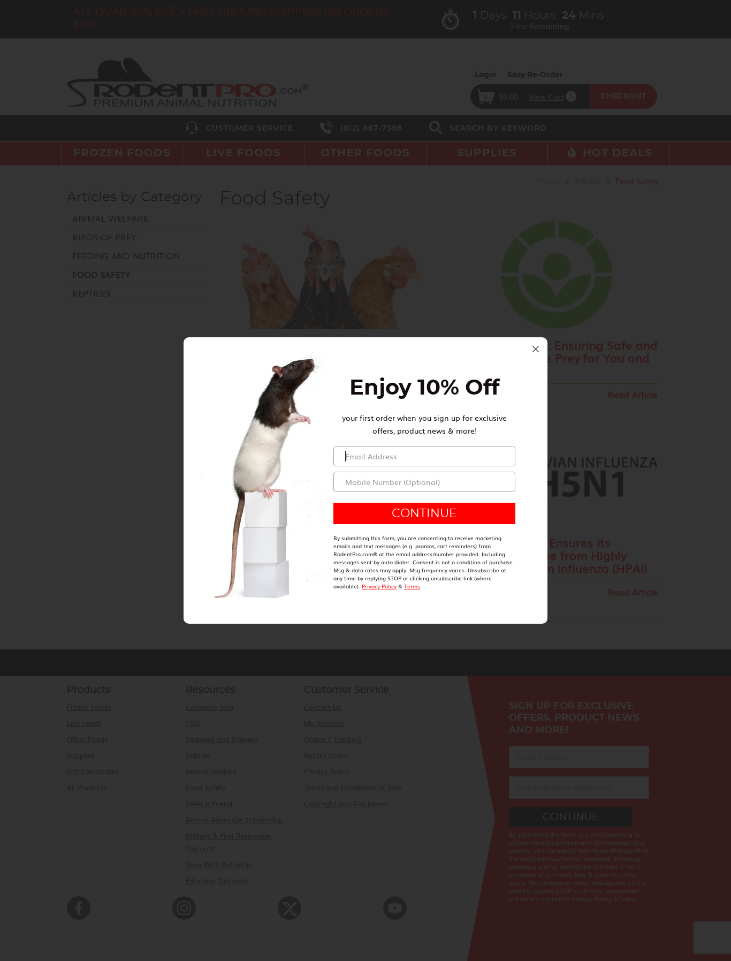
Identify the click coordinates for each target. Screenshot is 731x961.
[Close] (535, 349)
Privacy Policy (379, 586)
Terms (412, 586)
